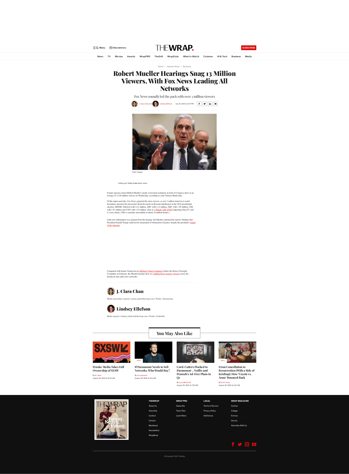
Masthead (153, 425)
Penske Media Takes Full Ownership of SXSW (108, 368)
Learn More (181, 415)
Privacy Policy (210, 411)
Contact (152, 415)
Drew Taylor (225, 382)
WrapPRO (145, 56)
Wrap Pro (181, 401)
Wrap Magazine (240, 401)
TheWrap (154, 401)
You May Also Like (174, 333)
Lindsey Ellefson (166, 104)
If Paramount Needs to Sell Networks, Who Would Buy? (152, 368)
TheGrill (158, 56)
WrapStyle (173, 56)
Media (248, 56)
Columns (208, 56)
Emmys (234, 415)
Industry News (173, 66)
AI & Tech (222, 56)
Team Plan (181, 411)
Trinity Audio (132, 183)
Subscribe (248, 47)
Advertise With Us (239, 425)
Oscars (234, 420)
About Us (153, 406)
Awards (131, 56)
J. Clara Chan (144, 104)
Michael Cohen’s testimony (151, 270)
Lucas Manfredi (185, 382)
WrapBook (153, 435)
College (234, 411)
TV (109, 56)
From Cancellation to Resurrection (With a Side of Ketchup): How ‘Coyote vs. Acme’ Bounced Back (236, 372)
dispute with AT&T (164, 209)
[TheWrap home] (174, 48)
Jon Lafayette (142, 375)
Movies (119, 56)
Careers (152, 420)
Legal (207, 401)
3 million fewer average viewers (166, 273)
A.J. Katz (98, 375)
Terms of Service (211, 406)
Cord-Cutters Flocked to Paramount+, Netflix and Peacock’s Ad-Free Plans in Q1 (194, 372)
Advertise (153, 411)
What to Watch (191, 56)
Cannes (234, 406)
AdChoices (208, 415)
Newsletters (119, 47)
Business (236, 56)
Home (160, 66)
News (100, 56)
